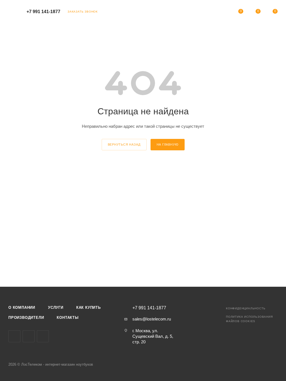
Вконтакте (14, 336)
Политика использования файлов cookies (249, 319)
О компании (21, 307)
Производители (26, 317)
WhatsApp (43, 336)
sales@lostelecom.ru (151, 319)
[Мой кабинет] (223, 12)
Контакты (67, 317)
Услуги (55, 307)
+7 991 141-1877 (43, 11)
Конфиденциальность (245, 308)
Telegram (29, 336)
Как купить (88, 307)
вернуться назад (124, 144)
